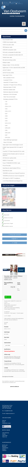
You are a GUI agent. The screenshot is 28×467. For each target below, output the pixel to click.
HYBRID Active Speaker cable (9, 42)
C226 (6, 108)
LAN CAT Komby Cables (8, 72)
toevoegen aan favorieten (7, 376)
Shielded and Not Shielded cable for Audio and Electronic (13, 154)
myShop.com (17, 386)
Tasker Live (4, 436)
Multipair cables (6, 62)
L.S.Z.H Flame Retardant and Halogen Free (12, 180)
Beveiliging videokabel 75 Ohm (10, 99)
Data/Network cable (7, 170)
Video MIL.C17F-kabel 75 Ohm (10, 82)
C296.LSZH (7, 132)
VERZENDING (5, 447)
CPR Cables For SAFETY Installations (11, 178)
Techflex (4, 434)
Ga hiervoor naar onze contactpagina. (12, 357)
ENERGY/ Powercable (8, 160)
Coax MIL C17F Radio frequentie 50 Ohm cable (13, 151)
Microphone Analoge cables (9, 60)
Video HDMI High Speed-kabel (10, 140)
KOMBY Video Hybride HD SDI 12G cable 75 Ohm (13, 148)
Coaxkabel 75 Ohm (7, 80)
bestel (8, 297)
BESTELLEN (4, 445)
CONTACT (19, 3)
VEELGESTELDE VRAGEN (8, 3)
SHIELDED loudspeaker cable (9, 49)
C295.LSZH (7, 128)
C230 (6, 120)
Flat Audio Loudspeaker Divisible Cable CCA (13, 54)
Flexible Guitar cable (7, 57)
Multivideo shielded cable (9, 89)
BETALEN (4, 446)
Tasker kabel (4, 435)
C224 (6, 104)
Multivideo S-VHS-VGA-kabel (10, 94)
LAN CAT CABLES (7, 70)
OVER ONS (5, 2)
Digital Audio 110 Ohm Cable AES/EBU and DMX (14, 67)
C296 (6, 130)
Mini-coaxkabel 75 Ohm (8, 77)
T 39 (6, 101)
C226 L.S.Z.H (8, 111)
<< (15, 234)
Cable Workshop (5, 432)
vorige (15, 242)
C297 (6, 135)
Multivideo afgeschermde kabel (10, 92)
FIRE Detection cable (7, 47)
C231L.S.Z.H (8, 123)
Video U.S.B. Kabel (7, 142)
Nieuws (3, 421)
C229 (6, 118)
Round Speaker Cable (8, 39)
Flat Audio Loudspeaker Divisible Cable (12, 52)
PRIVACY (4, 449)
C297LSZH (7, 137)
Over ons (4, 420)
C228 (6, 116)
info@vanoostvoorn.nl (7, 204)
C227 (6, 113)
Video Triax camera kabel (9, 96)
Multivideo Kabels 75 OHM (9, 87)
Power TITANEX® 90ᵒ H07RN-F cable (11, 163)
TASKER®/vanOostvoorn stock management (13, 175)
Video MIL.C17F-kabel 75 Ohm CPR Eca (12, 84)
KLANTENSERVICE (15, 2)
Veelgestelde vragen (6, 423)
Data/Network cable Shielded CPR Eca (11, 168)
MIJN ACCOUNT (5, 5)
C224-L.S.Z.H (8, 106)
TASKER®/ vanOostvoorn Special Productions (14, 173)
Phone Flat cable (6, 165)
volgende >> (14, 238)
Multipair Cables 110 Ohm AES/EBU (11, 65)
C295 (6, 125)
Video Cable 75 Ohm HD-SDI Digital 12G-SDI (13, 144)
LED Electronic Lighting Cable (9, 158)
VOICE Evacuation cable (8, 44)
